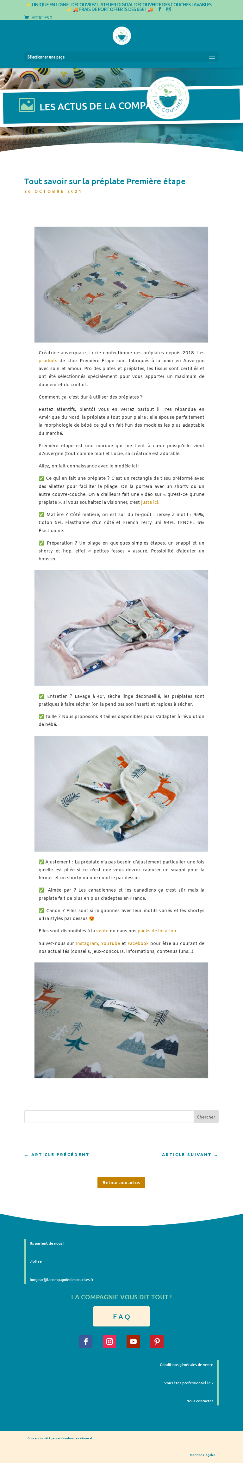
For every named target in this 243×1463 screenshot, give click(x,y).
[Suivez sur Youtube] (133, 1341)
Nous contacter (199, 1401)
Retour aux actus (121, 1182)
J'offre (36, 1261)
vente (102, 931)
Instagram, (88, 944)
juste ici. (150, 503)
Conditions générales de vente (186, 1364)
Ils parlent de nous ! (47, 1243)
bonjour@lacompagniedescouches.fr (62, 1279)
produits (48, 361)
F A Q (121, 1316)
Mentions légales (202, 1454)
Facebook (138, 944)
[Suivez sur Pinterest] (157, 1341)
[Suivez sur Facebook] (85, 1341)
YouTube (110, 944)
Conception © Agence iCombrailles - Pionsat (60, 1438)
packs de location (157, 931)
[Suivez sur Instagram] (109, 1341)
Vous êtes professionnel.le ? (188, 1383)
